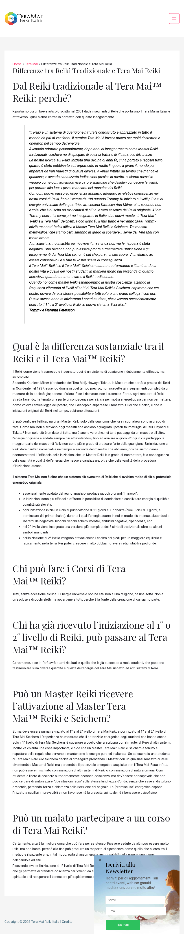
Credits (67, 922)
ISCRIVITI (123, 925)
